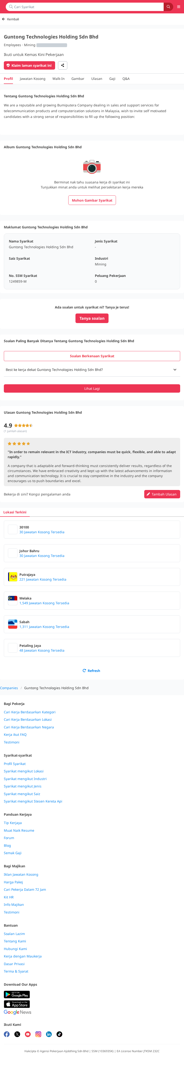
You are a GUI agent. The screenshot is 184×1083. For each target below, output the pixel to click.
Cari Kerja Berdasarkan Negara (29, 727)
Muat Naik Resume (19, 830)
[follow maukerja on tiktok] (59, 1034)
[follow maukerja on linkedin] (49, 1034)
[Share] (62, 65)
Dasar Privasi (14, 964)
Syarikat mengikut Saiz (22, 794)
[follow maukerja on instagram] (38, 1034)
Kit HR (9, 897)
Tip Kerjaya (13, 823)
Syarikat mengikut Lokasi (24, 771)
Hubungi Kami (15, 949)
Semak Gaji (13, 853)
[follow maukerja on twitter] (17, 1034)
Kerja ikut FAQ (15, 734)
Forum (9, 838)
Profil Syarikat (15, 764)
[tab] (92, 356)
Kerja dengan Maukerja (23, 956)
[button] (92, 369)
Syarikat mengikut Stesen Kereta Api (33, 801)
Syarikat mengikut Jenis (22, 786)
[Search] (168, 7)
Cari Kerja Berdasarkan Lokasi (28, 719)
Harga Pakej (13, 882)
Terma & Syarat (16, 971)
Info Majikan (14, 904)
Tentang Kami (15, 941)
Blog (7, 845)
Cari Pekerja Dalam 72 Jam (25, 889)
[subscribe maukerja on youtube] (28, 1034)
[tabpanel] (92, 378)
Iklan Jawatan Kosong (21, 874)
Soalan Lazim (14, 934)
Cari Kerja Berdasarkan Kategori (30, 712)
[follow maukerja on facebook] (7, 1034)
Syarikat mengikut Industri (25, 779)
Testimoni (11, 742)
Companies (9, 688)
